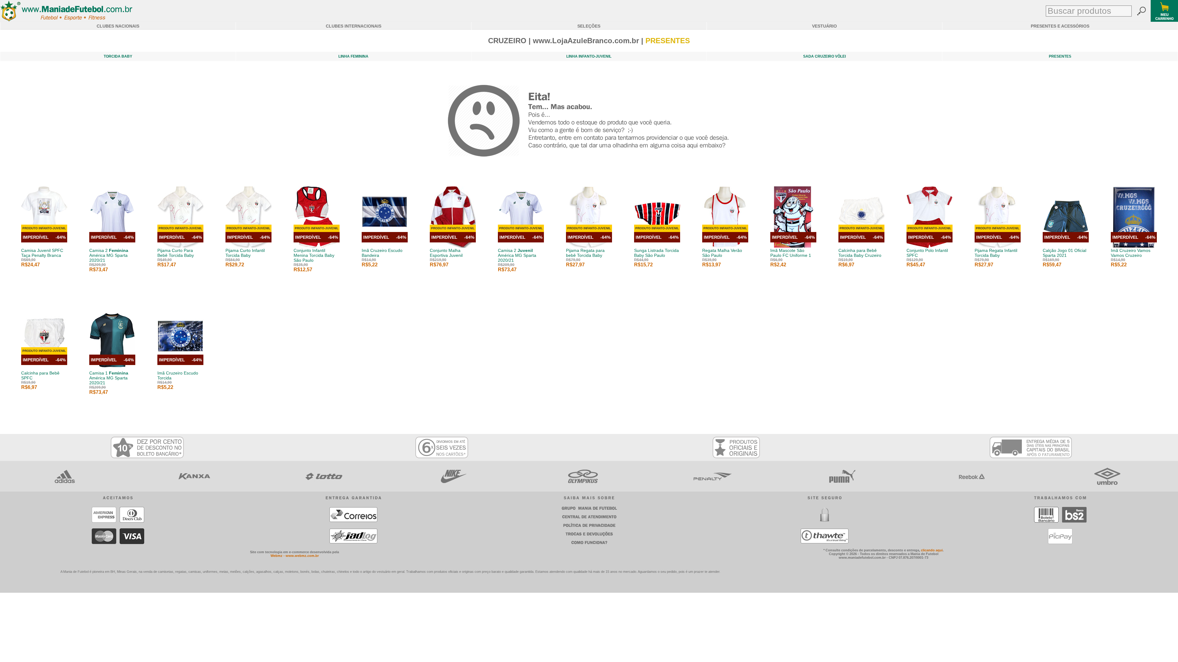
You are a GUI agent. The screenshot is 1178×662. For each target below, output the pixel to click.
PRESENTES (1060, 56)
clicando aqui (932, 550)
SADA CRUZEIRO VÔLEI (824, 56)
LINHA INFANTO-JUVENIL (588, 56)
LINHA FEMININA (353, 56)
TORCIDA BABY (118, 56)
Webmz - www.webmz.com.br (295, 555)
